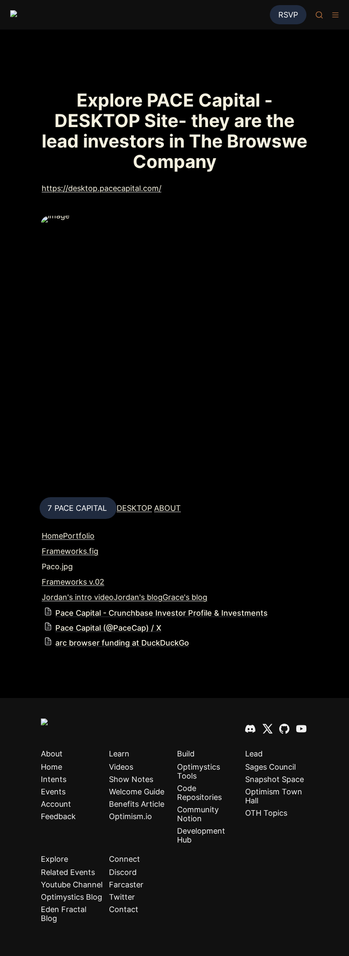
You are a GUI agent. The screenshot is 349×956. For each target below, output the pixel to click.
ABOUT (167, 508)
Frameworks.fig (70, 551)
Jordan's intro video (78, 597)
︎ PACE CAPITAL (78, 508)
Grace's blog (185, 597)
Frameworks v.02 (73, 581)
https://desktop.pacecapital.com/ (101, 188)
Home (52, 535)
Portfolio (78, 535)
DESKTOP (134, 508)
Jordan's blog (138, 597)
